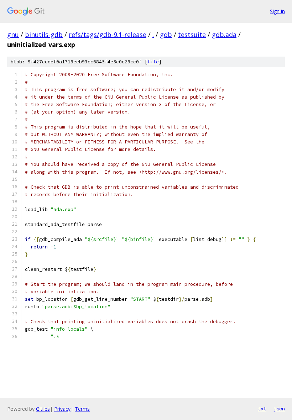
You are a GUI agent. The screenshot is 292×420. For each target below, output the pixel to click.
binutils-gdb (44, 34)
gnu (13, 34)
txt (262, 408)
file (153, 62)
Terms (82, 408)
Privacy (62, 408)
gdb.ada (224, 34)
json (279, 408)
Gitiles (43, 408)
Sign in (277, 11)
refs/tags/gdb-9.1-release (107, 34)
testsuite (192, 34)
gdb (166, 34)
